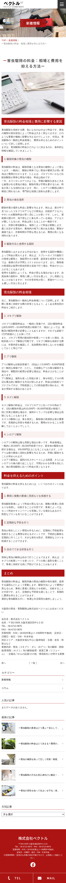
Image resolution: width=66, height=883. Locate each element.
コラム (5, 688)
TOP (4, 40)
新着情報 (13, 40)
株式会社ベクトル (33, 838)
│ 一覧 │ (33, 663)
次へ (62, 663)
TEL (17, 878)
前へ (4, 663)
